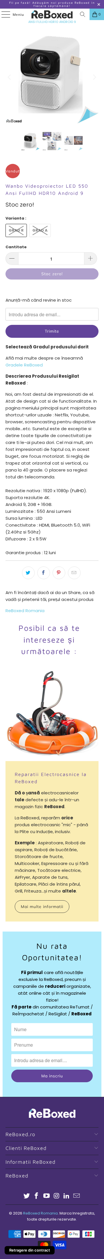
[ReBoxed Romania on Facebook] (36, 1196)
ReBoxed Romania (24, 611)
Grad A (40, 230)
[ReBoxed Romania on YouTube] (46, 1196)
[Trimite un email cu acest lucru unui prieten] (74, 573)
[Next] (94, 77)
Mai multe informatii (42, 906)
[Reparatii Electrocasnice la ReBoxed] (52, 715)
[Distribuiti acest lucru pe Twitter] (28, 573)
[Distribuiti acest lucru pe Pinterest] (59, 573)
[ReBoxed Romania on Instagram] (57, 1196)
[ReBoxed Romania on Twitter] (26, 1196)
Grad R (16, 230)
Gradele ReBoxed (24, 365)
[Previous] (9, 77)
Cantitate (16, 247)
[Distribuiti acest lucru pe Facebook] (43, 573)
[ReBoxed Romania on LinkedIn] (66, 1196)
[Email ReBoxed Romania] (77, 1196)
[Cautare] (82, 14)
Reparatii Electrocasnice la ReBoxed (51, 777)
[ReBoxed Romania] (52, 14)
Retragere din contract (29, 1250)
